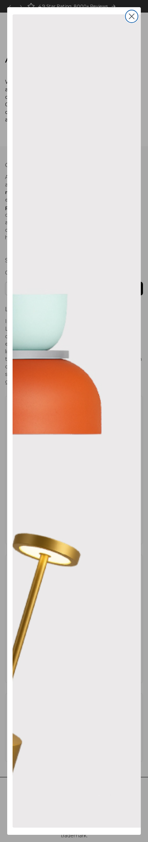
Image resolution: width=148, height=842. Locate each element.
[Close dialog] (131, 16)
